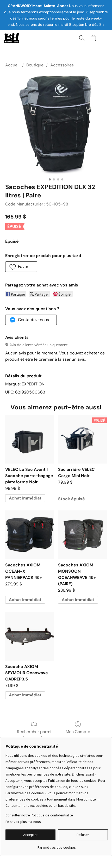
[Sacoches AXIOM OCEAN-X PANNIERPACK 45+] (29, 534)
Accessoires (62, 65)
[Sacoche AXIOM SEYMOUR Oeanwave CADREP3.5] (29, 636)
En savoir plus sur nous (23, 821)
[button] (12, 38)
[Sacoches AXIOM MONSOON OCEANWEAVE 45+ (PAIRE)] (82, 534)
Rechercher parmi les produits (34, 735)
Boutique (34, 65)
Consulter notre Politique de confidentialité (39, 815)
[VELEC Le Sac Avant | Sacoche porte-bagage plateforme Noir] (29, 439)
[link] (56, 845)
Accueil (12, 65)
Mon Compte (78, 731)
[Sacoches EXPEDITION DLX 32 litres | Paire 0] (56, 124)
